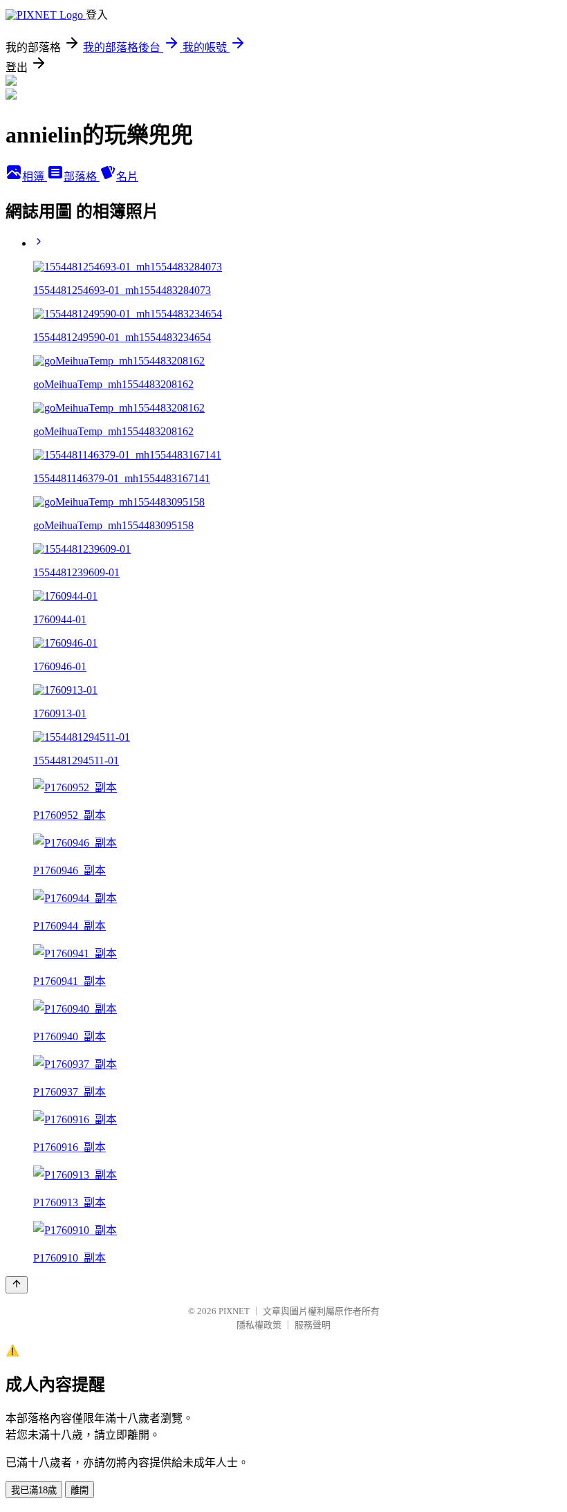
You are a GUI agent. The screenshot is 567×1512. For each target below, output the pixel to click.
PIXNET (234, 1311)
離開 (80, 1490)
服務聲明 (313, 1325)
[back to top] (17, 1284)
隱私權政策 (258, 1325)
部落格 (82, 177)
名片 (127, 177)
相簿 (34, 177)
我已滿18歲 (34, 1490)
